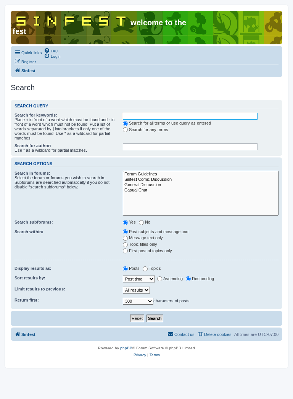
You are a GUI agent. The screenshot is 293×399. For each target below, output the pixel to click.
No (147, 222)
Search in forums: (32, 173)
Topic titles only (143, 244)
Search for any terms (148, 129)
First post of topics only (150, 250)
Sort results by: (29, 278)
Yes (132, 222)
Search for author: (32, 145)
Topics (155, 268)
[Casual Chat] (201, 190)
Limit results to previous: (39, 289)
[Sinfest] (71, 19)
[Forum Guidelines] (201, 174)
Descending (203, 278)
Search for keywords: (35, 115)
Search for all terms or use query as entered (170, 123)
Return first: (26, 300)
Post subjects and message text (158, 231)
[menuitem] (51, 50)
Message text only (146, 237)
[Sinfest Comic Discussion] (201, 179)
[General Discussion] (201, 185)
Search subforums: (33, 222)
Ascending (173, 278)
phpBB (126, 348)
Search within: (28, 231)
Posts (134, 268)
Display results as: (33, 268)
